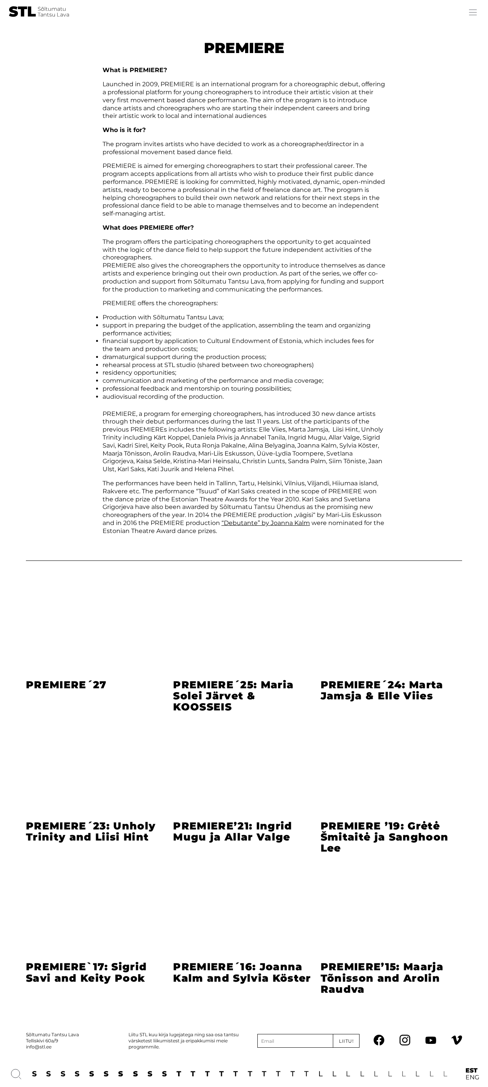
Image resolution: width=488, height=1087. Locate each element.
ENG (472, 1077)
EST (471, 1070)
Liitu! (346, 1041)
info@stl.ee (38, 1047)
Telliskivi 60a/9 (42, 1041)
